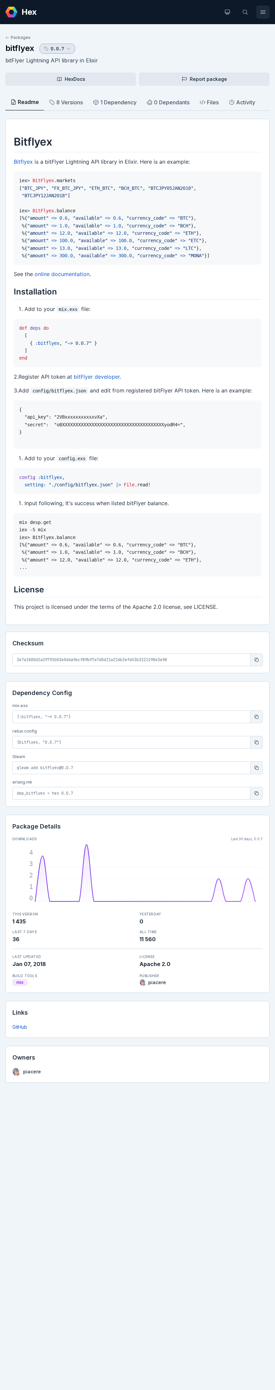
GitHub (19, 1027)
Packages (21, 37)
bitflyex (19, 48)
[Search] (245, 12)
